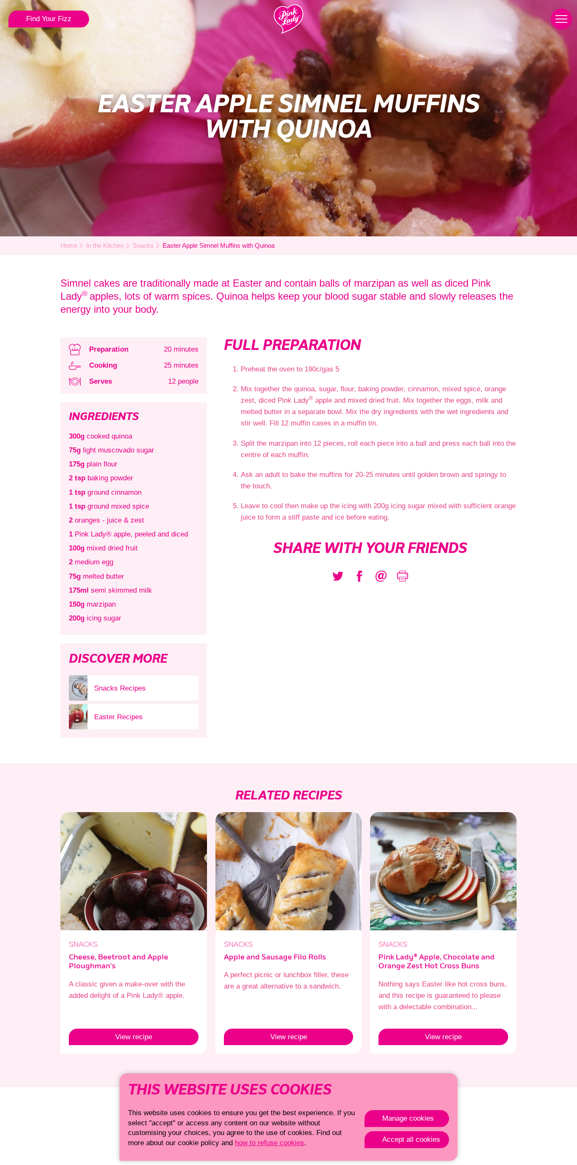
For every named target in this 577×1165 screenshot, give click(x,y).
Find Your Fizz (48, 19)
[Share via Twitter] (338, 576)
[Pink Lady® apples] (288, 19)
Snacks (143, 245)
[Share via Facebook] (359, 576)
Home (68, 245)
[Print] (402, 576)
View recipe (110, 1037)
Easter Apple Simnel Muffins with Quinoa (219, 245)
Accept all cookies (411, 1139)
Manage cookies (408, 1118)
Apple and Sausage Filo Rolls (275, 957)
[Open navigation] (561, 19)
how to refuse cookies (269, 1143)
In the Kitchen (105, 245)
